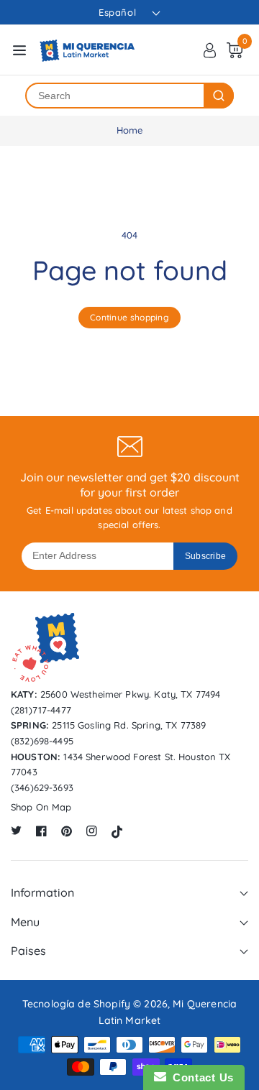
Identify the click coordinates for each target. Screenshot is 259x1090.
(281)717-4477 (41, 710)
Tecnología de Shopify (76, 1003)
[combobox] (115, 95)
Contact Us (200, 1077)
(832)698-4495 (42, 741)
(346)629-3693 (42, 787)
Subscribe (206, 556)
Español (117, 12)
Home (130, 130)
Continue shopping (129, 317)
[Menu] (19, 50)
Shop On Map (41, 807)
